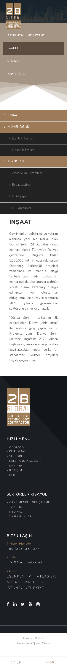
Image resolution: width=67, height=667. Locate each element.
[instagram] (38, 604)
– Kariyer (14, 465)
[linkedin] (15, 604)
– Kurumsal (16, 451)
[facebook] (8, 604)
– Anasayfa (16, 447)
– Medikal (15, 511)
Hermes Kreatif (25, 643)
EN (19, 662)
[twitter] (23, 604)
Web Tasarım (43, 643)
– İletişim (14, 470)
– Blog (12, 475)
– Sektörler (17, 456)
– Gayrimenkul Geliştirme (28, 502)
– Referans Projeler (24, 461)
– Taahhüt (15, 507)
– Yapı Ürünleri (19, 516)
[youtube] (31, 604)
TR (9, 662)
